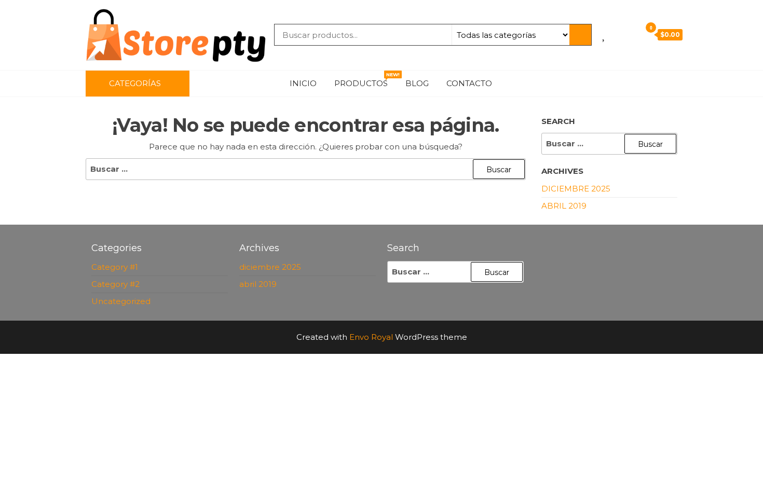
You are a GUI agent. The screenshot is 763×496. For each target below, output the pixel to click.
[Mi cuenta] (630, 34)
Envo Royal (371, 337)
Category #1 (114, 267)
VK (662, 84)
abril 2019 (564, 206)
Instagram (615, 84)
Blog (417, 83)
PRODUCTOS (365, 80)
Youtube (646, 84)
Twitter (630, 84)
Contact (677, 84)
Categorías (135, 83)
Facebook (599, 84)
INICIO (303, 83)
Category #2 (115, 284)
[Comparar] (616, 34)
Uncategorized (121, 301)
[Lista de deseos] (604, 34)
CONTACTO (469, 83)
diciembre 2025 (575, 189)
